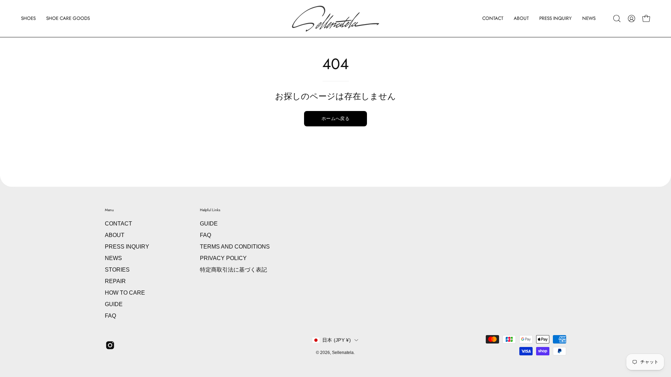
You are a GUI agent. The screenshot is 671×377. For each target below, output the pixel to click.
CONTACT (118, 224)
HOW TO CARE (125, 293)
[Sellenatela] (335, 18)
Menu (109, 210)
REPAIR (115, 281)
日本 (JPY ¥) (336, 340)
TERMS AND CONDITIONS (235, 247)
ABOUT (114, 235)
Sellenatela (343, 352)
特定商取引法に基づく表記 (233, 270)
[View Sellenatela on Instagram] (110, 345)
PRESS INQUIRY (127, 247)
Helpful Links (210, 210)
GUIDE (114, 304)
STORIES (117, 270)
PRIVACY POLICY (223, 258)
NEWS (113, 258)
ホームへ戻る (335, 118)
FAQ (110, 316)
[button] (28, 18)
